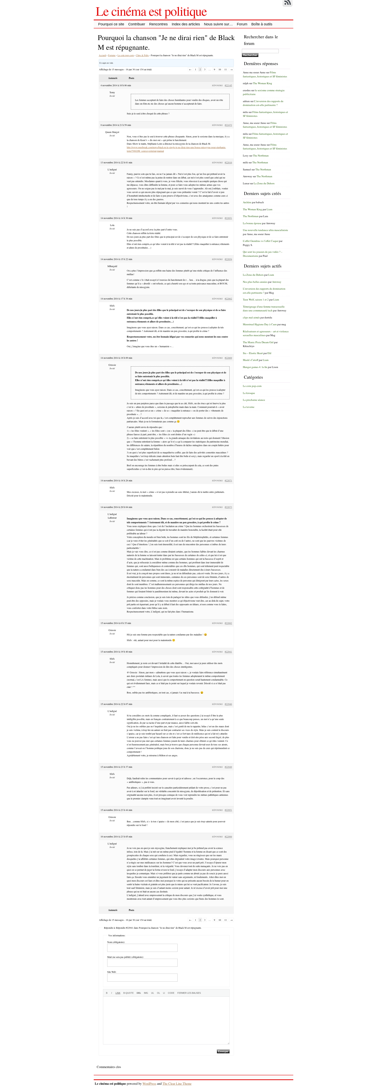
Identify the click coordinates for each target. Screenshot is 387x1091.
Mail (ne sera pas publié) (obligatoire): (125, 956)
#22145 (228, 85)
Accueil (102, 55)
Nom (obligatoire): (116, 942)
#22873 (228, 507)
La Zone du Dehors (264, 183)
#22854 (228, 259)
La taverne (248, 407)
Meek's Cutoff (250, 360)
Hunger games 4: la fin (255, 367)
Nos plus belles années (255, 282)
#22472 (228, 124)
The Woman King (262, 83)
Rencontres (158, 24)
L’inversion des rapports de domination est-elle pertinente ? (263, 103)
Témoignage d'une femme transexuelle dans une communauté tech (264, 308)
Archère (247, 202)
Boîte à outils (261, 24)
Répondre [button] (217, 85)
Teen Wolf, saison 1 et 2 (256, 299)
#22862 (228, 298)
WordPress (149, 1083)
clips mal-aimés (251, 317)
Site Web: (111, 971)
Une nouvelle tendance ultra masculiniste (265, 230)
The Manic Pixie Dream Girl (258, 342)
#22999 (228, 836)
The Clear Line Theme (176, 1083)
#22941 (228, 651)
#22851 (228, 218)
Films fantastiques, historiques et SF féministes (265, 74)
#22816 (228, 162)
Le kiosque (249, 393)
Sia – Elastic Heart (253, 353)
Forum (242, 24)
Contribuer (136, 24)
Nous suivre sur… (218, 24)
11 (225, 69)
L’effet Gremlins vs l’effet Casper (260, 241)
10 (219, 69)
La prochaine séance (254, 400)
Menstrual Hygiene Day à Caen (260, 324)
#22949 (228, 766)
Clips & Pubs (142, 55)
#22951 (228, 809)
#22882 (228, 623)
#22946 (228, 704)
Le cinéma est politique (151, 10)
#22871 (228, 480)
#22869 (228, 357)
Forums (111, 55)
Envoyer (223, 1051)
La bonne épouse (252, 223)
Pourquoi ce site (111, 24)
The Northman (261, 155)
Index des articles (186, 24)
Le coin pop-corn (126, 55)
